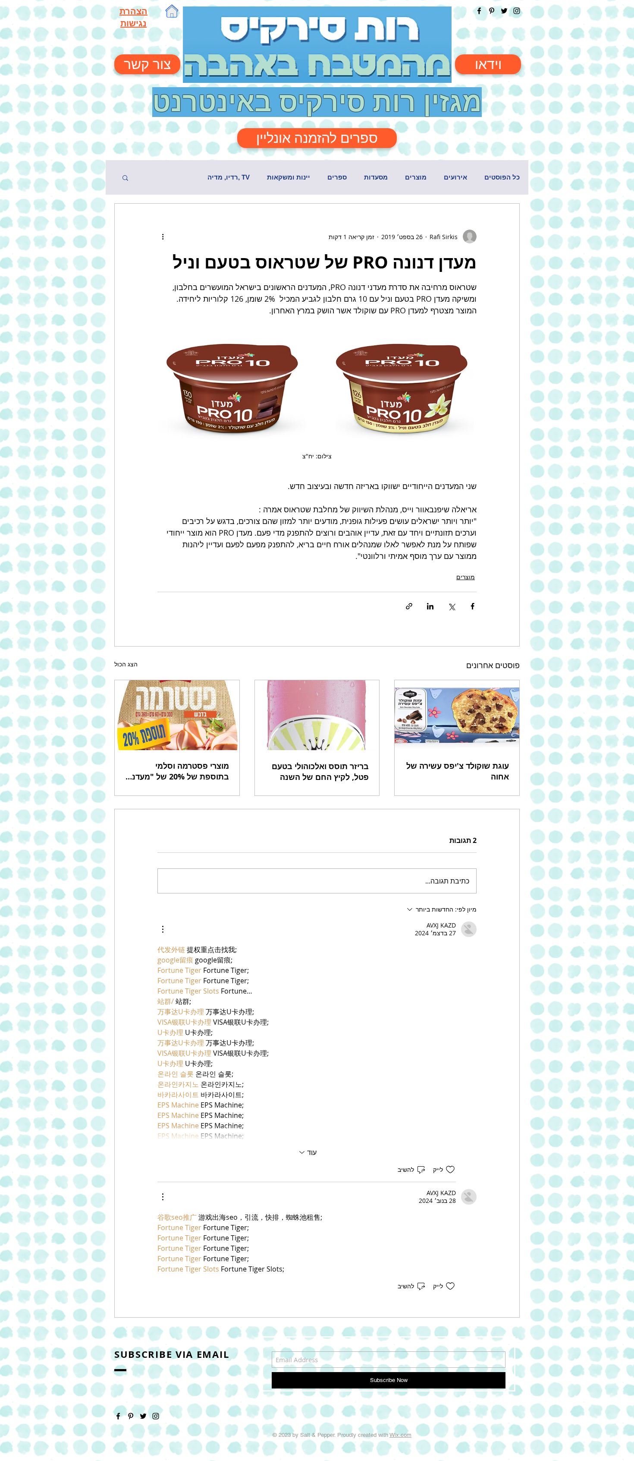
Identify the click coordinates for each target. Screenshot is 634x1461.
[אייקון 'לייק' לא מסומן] (450, 1169)
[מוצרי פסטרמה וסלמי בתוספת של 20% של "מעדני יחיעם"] (177, 715)
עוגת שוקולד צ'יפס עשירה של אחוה (457, 771)
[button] (125, 177)
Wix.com (400, 1435)
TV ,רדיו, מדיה (228, 177)
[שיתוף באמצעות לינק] (409, 606)
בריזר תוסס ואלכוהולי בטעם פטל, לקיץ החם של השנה (320, 772)
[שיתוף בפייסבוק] (472, 606)
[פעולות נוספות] (162, 236)
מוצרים (416, 177)
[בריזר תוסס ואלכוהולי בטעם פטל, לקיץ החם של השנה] (317, 715)
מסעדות (376, 177)
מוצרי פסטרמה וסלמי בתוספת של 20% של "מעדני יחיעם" (179, 771)
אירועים (455, 177)
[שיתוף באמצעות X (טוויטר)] (451, 606)
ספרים (337, 177)
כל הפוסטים (502, 177)
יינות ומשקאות (288, 177)
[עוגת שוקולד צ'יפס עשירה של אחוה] (457, 715)
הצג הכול (126, 664)
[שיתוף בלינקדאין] (430, 606)
